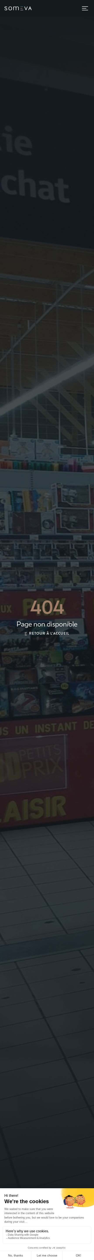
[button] (85, 8)
